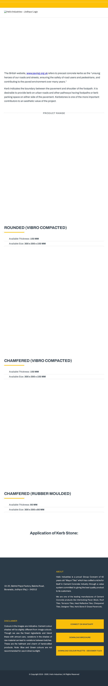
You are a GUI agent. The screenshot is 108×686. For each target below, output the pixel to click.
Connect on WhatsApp (81, 624)
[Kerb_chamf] (54, 257)
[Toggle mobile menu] (103, 13)
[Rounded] (54, 124)
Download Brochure (80, 637)
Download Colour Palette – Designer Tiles (80, 651)
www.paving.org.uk (37, 73)
